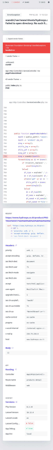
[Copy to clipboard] (44, 225)
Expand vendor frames (15, 39)
